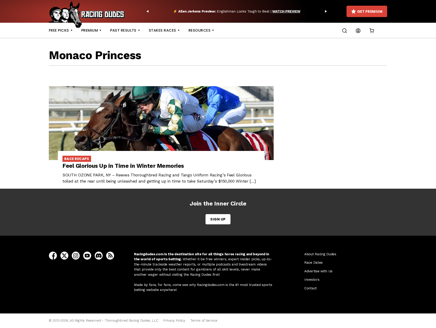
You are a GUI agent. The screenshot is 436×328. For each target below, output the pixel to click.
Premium (89, 30)
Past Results (123, 30)
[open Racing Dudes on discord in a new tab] (99, 255)
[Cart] (371, 30)
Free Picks (59, 30)
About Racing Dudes (320, 254)
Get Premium (369, 11)
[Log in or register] (358, 30)
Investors (311, 280)
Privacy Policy (174, 320)
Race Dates (313, 262)
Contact (310, 288)
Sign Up (217, 219)
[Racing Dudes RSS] (110, 255)
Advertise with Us (318, 271)
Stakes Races (162, 30)
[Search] (344, 30)
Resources (199, 30)
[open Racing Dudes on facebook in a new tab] (53, 255)
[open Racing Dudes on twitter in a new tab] (64, 255)
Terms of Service (203, 320)
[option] (236, 11)
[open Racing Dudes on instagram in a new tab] (76, 255)
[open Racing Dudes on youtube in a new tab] (87, 255)
